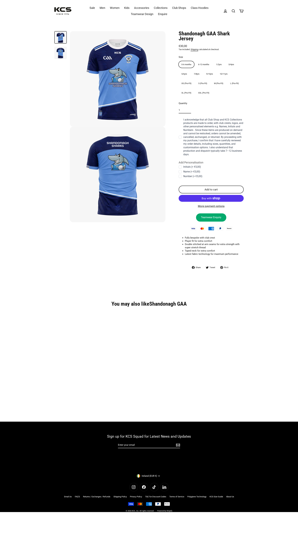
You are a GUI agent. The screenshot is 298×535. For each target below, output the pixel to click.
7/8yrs (196, 74)
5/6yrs (184, 74)
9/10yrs (209, 74)
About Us (230, 496)
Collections (160, 7)
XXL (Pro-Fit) (203, 92)
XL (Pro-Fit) (186, 92)
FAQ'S (77, 496)
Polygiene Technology (196, 496)
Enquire (162, 14)
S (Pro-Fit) (202, 83)
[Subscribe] (177, 445)
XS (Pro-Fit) (186, 83)
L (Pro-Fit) (234, 83)
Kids (126, 7)
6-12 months (203, 64)
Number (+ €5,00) (192, 176)
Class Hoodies (199, 7)
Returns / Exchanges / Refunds (96, 496)
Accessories (141, 7)
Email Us (68, 496)
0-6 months (186, 64)
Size (181, 57)
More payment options (211, 206)
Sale (92, 7)
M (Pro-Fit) (218, 83)
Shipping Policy (120, 496)
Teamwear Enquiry (211, 217)
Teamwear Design (142, 14)
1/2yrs (219, 64)
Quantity (183, 103)
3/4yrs (231, 64)
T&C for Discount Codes (155, 496)
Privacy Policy (136, 496)
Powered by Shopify (164, 511)
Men (102, 7)
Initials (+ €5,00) (192, 166)
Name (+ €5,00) (191, 171)
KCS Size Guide (216, 496)
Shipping (194, 49)
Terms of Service (176, 496)
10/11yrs (224, 74)
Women (115, 7)
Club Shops (179, 7)
